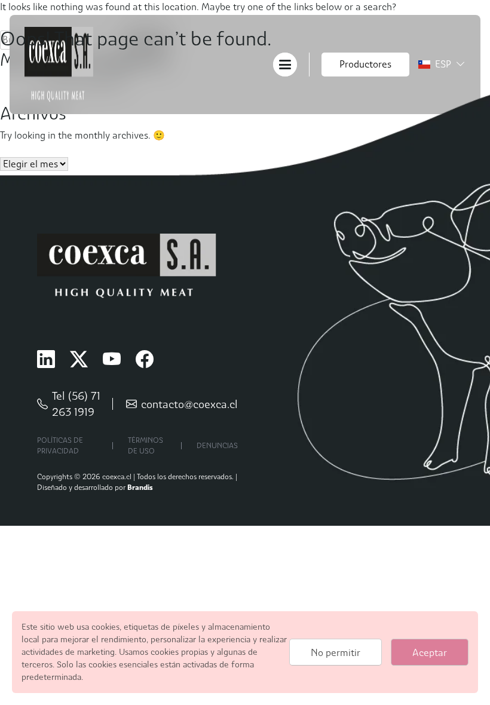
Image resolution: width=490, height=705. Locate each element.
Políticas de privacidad (60, 445)
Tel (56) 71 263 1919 (76, 404)
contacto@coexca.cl (189, 404)
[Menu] (285, 64)
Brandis (140, 487)
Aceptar (429, 652)
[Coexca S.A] (58, 63)
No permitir (335, 652)
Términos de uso (145, 445)
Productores (365, 64)
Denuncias (217, 446)
